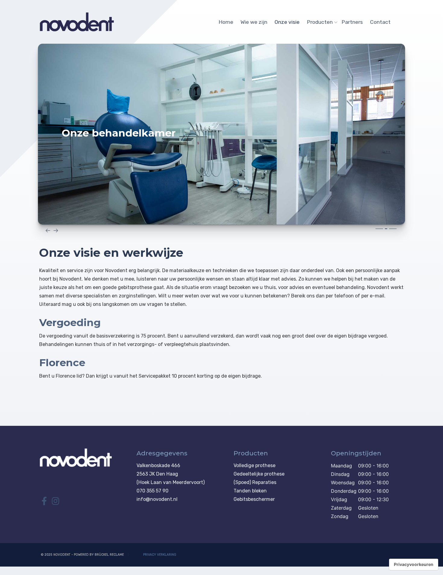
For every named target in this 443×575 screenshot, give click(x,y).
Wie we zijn (253, 22)
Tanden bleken (250, 491)
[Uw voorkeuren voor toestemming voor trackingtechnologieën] (413, 564)
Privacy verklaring (159, 555)
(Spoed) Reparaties (255, 482)
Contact (380, 22)
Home (225, 22)
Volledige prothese (254, 465)
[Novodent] (77, 22)
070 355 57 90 (152, 491)
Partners (352, 22)
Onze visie (287, 22)
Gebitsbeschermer (254, 499)
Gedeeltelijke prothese (259, 474)
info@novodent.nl (157, 499)
